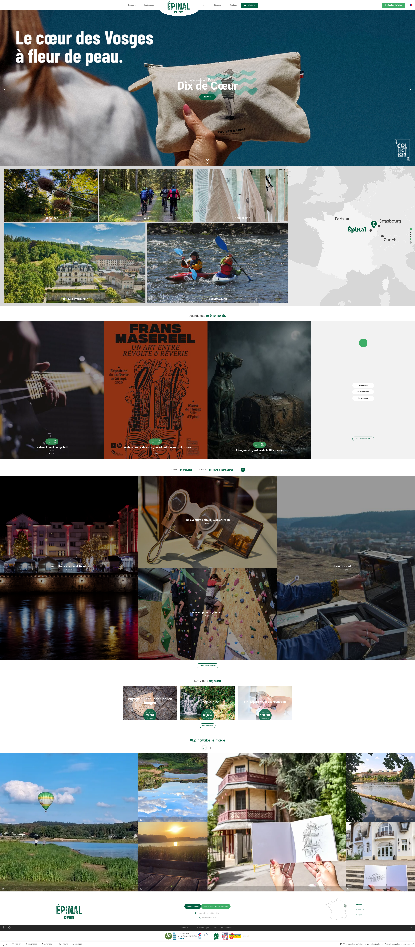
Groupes (78, 944)
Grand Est (360, 910)
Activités (48, 944)
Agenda (18, 944)
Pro (411, 928)
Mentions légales (203, 928)
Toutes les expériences (207, 666)
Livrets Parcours (187, 928)
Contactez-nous (193, 906)
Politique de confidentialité (224, 928)
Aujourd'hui (363, 385)
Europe (410, 239)
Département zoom (410, 232)
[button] (132, 5)
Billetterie (32, 944)
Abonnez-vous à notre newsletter (216, 906)
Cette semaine (363, 392)
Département (410, 234)
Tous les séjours (207, 726)
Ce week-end (363, 398)
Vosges (359, 915)
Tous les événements (363, 439)
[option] (207, 88)
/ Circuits (63, 944)
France (410, 236)
